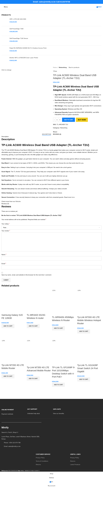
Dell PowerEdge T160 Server (19, 38)
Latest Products (75, 464)
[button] (8, 326)
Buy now (82, 120)
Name (4, 254)
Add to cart (68, 120)
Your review (6, 231)
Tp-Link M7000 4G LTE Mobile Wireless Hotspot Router (89, 320)
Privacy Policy (40, 457)
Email (4, 263)
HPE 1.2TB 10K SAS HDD (18, 19)
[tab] (46, 134)
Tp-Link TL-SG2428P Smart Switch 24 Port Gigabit (87, 368)
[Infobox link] (13, 410)
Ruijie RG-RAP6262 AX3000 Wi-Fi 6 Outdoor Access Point (28, 48)
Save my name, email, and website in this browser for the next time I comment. (27, 275)
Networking (63, 67)
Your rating (5, 224)
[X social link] (61, 131)
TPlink (55, 71)
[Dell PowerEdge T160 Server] (5, 40)
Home (55, 67)
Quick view (4, 330)
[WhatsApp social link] (65, 131)
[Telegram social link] (68, 131)
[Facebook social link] (58, 131)
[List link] (21, 437)
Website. (18, 201)
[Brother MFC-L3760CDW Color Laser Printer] (5, 60)
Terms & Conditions (42, 461)
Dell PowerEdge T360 (16, 29)
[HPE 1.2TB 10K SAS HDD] (5, 21)
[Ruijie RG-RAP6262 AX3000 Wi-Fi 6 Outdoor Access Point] (5, 50)
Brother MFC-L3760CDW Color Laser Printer (24, 57)
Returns (38, 464)
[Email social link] (63, 131)
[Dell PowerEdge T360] (5, 31)
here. (73, 197)
